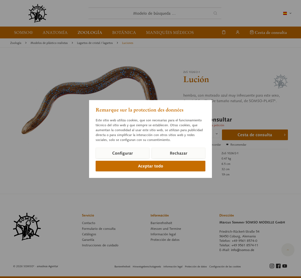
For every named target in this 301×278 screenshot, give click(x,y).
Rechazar (178, 153)
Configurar (122, 153)
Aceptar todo (150, 166)
